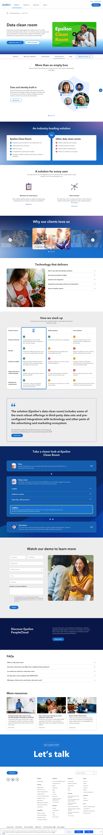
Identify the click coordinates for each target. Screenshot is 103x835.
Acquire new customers (73, 806)
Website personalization (42, 802)
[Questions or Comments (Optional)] (26, 591)
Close (89, 831)
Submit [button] (14, 607)
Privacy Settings (60, 827)
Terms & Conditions (28, 827)
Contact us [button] (96, 5)
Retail (53, 790)
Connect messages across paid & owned (73, 800)
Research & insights (72, 783)
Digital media (40, 787)
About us (85, 781)
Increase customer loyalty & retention (74, 809)
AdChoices (37, 827)
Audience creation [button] (18, 494)
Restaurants (54, 787)
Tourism (54, 794)
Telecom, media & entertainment (56, 799)
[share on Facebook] (17, 779)
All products (40, 807)
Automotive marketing (42, 804)
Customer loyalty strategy (89, 806)
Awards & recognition (88, 792)
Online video (55, 817)
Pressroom (85, 785)
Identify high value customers (72, 803)
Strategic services (41, 798)
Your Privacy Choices (48, 827)
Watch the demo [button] (14, 42)
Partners (85, 798)
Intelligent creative (41, 817)
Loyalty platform (40, 794)
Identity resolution (41, 813)
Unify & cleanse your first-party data (73, 796)
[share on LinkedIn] (13, 779)
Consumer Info (10, 827)
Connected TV (55, 810)
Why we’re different (30, 56)
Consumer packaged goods (58, 781)
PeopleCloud (40, 781)
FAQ (70, 56)
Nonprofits (54, 796)
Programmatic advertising (89, 811)
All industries (55, 802)
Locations (85, 787)
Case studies (70, 785)
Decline (79, 831)
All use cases (71, 815)
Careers (85, 790)
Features (15, 56)
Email (53, 812)
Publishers (85, 800)
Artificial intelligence (41, 815)
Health (53, 785)
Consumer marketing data (43, 796)
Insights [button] (14, 489)
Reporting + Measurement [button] (20, 500)
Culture (85, 783)
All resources (71, 781)
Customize (69, 831)
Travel (53, 792)
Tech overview (59, 56)
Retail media (40, 800)
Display (54, 808)
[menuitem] (17, 5)
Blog (69, 787)
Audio (53, 814)
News (69, 790)
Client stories (45, 56)
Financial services (56, 783)
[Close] (100, 831)
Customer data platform (42, 791)
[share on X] (8, 779)
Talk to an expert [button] (32, 42)
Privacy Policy (34, 599)
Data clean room (41, 789)
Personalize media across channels (73, 812)
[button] (100, 90)
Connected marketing (42, 819)
